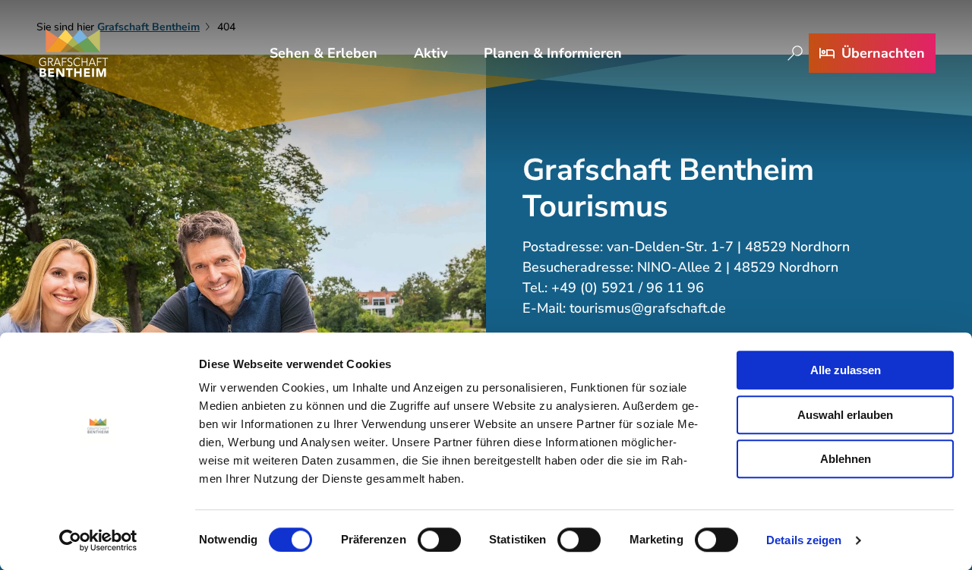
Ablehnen (845, 458)
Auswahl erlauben (845, 414)
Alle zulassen (845, 370)
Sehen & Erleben (323, 53)
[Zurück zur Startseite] (73, 53)
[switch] (439, 539)
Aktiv (430, 53)
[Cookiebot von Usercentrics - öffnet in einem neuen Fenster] (98, 540)
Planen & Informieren (553, 53)
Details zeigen (803, 540)
